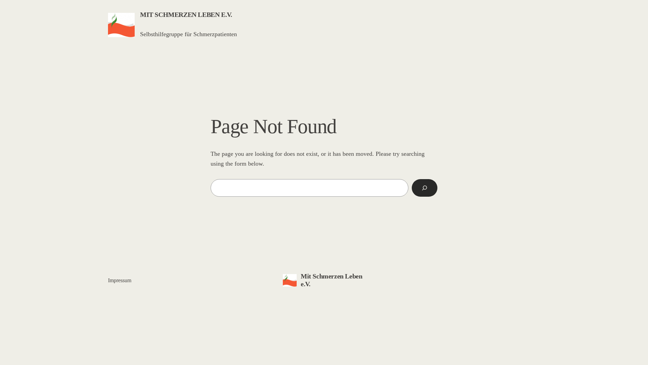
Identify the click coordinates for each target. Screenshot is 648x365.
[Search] (424, 188)
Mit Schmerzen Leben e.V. (186, 14)
